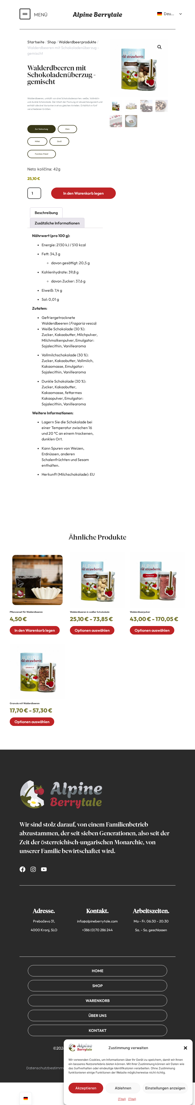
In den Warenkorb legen (83, 193)
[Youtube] (44, 869)
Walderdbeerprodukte (77, 42)
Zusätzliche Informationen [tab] (57, 223)
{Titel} (122, 1099)
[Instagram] (33, 869)
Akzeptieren (85, 1088)
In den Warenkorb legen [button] (35, 630)
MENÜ (41, 15)
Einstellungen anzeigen (165, 1088)
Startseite (35, 42)
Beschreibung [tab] (46, 212)
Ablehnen (123, 1088)
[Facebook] (22, 869)
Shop (51, 42)
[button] (185, 1048)
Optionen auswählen (92, 630)
